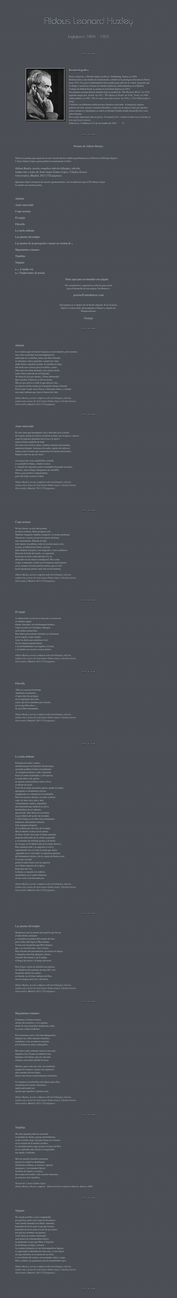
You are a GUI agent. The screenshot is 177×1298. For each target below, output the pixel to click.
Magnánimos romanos (27, 249)
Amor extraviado (24, 205)
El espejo (20, 217)
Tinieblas (20, 256)
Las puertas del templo (27, 237)
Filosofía (20, 224)
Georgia (88, 318)
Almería (19, 198)
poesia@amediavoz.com (88, 295)
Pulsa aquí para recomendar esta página (86, 279)
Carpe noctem (22, 211)
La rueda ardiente (24, 230)
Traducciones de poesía (32, 273)
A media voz (26, 269)
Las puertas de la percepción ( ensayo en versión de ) (43, 243)
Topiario (19, 262)
